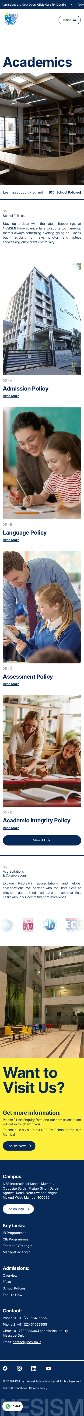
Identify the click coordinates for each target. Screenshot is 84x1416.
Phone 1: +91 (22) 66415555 (25, 1318)
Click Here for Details (41, 4)
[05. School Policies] (65, 192)
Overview (10, 1275)
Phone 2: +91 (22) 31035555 (25, 1324)
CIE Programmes (15, 1239)
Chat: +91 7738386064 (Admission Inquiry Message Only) (35, 1333)
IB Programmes (14, 1232)
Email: (22, 1342)
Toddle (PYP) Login (17, 1245)
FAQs (7, 1281)
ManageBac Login (16, 1252)
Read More (11, 396)
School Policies (14, 1288)
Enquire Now (12, 1295)
